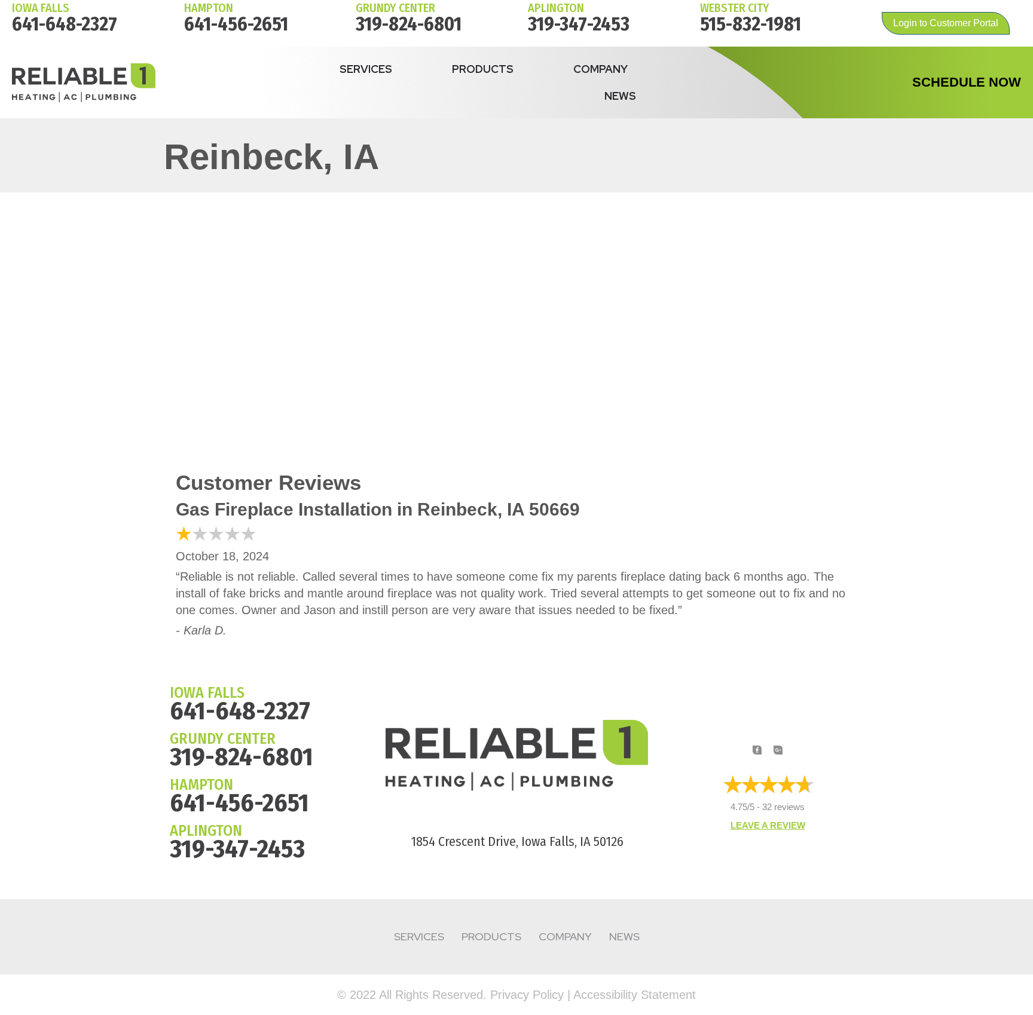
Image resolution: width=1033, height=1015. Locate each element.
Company (600, 69)
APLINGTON (206, 830)
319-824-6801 (409, 24)
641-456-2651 (236, 24)
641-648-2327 (64, 24)
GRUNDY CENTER (223, 738)
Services (366, 69)
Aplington (556, 8)
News (620, 96)
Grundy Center (395, 8)
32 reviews (783, 807)
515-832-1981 (750, 24)
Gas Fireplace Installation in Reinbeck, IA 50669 (378, 509)
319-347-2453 (578, 24)
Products (483, 69)
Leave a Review (768, 825)
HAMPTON (208, 8)
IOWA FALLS (40, 8)
